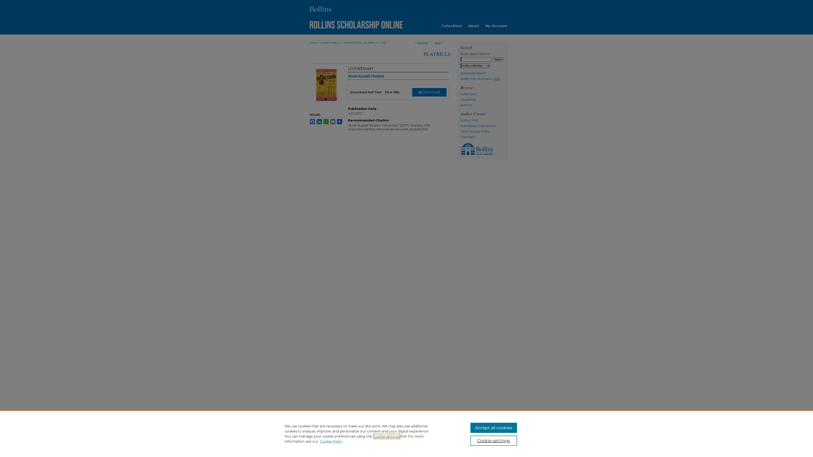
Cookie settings (387, 436)
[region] (406, 433)
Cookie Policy (331, 441)
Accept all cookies (493, 427)
